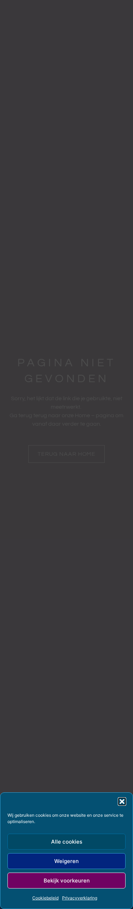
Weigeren (66, 861)
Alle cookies (66, 841)
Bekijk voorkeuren (67, 880)
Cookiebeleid (45, 898)
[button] (122, 801)
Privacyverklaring (79, 898)
